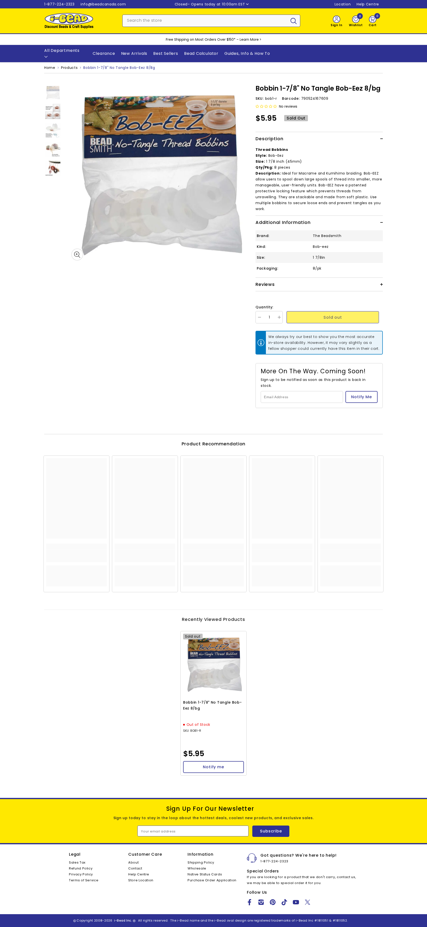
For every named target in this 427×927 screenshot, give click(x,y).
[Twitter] (307, 902)
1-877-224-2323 (59, 4)
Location (343, 4)
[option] (158, 173)
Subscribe (271, 831)
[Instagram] (261, 902)
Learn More (249, 39)
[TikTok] (284, 902)
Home (49, 67)
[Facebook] (249, 902)
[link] (76, 556)
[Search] (211, 21)
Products (69, 67)
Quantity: (264, 307)
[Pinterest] (272, 902)
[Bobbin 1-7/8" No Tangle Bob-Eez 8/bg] (213, 664)
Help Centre (368, 4)
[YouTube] (296, 902)
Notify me (213, 767)
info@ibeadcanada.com (103, 4)
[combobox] (205, 20)
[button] (266, 106)
